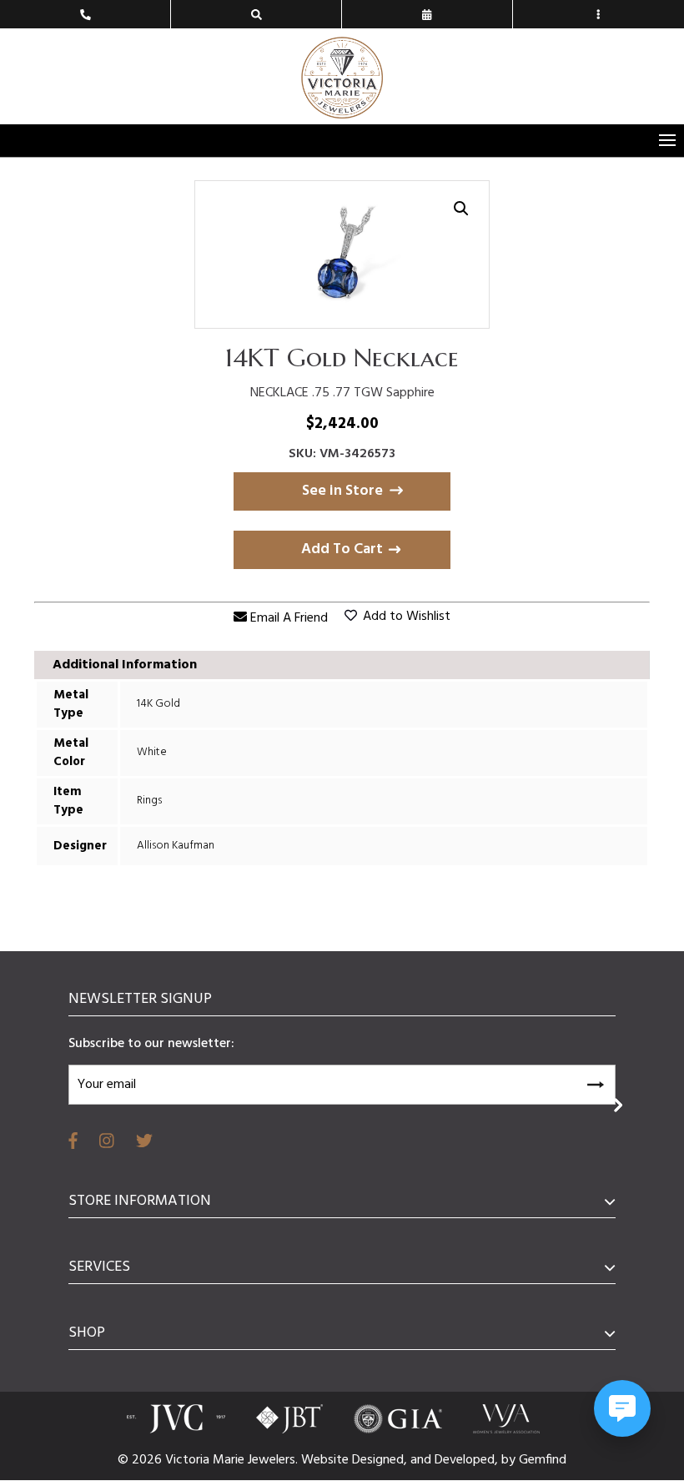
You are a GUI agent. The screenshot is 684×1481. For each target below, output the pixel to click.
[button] (461, 209)
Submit (594, 1082)
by (510, 1460)
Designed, (381, 1460)
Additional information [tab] (125, 665)
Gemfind (542, 1460)
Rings (149, 800)
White (152, 752)
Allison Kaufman (175, 845)
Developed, (468, 1460)
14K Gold (158, 704)
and (422, 1460)
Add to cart (342, 549)
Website (326, 1460)
